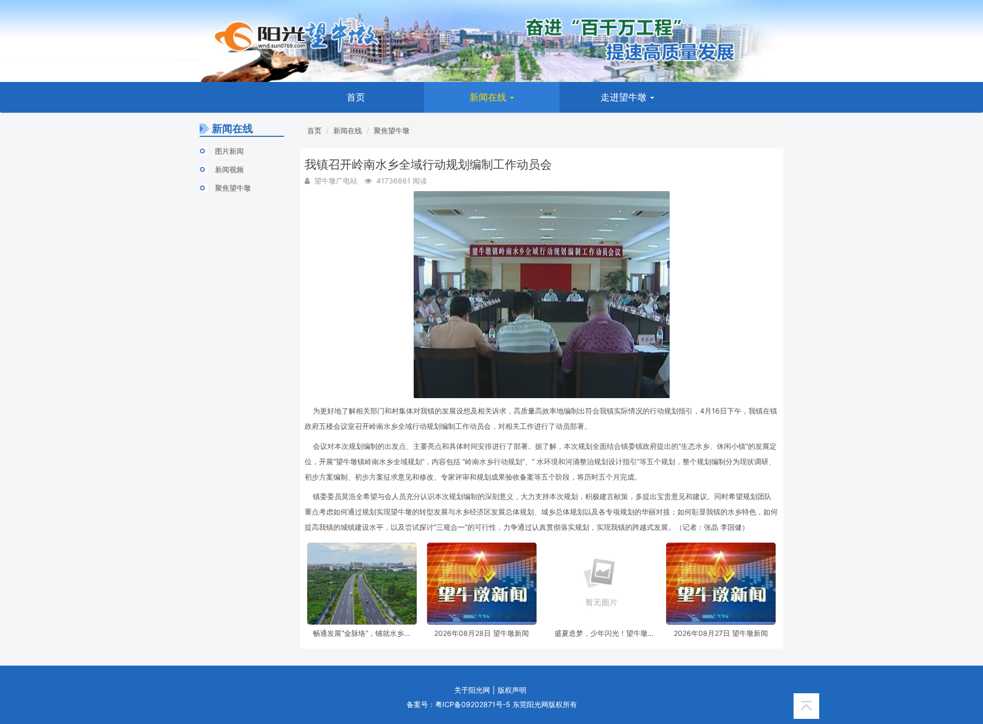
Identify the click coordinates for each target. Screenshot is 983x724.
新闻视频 (229, 169)
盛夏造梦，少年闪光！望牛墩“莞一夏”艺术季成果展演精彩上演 (601, 633)
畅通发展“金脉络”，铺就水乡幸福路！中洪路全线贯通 (362, 633)
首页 (356, 97)
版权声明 (512, 690)
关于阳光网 (472, 690)
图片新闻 (229, 151)
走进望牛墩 (625, 97)
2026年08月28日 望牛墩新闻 (481, 633)
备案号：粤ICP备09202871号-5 (458, 704)
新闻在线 (489, 97)
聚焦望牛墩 (233, 187)
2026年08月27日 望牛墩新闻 (721, 633)
